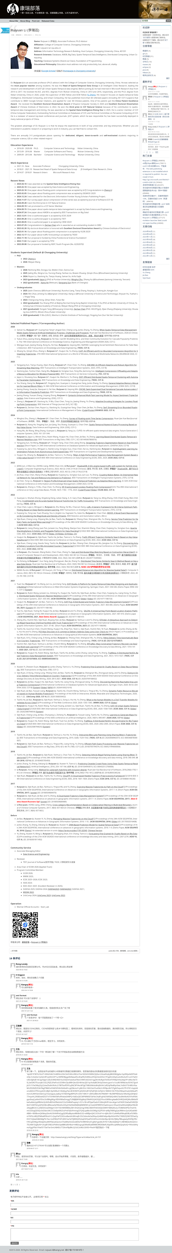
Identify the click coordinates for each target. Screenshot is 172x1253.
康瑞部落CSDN (148, 270)
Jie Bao (145, 275)
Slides (94, 490)
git (144, 53)
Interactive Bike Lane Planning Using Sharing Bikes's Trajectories (107, 735)
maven (145, 64)
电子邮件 (14, 1209)
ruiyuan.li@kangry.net (54, 1250)
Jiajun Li (43, 279)
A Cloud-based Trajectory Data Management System (80, 796)
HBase (145, 72)
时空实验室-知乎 (149, 267)
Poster (91, 410)
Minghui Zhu (77, 279)
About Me (13, 21)
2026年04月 (147, 234)
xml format (21, 995)
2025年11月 (147, 237)
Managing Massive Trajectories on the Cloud (73, 818)
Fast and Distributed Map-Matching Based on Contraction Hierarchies (102, 552)
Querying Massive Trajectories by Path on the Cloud (100, 787)
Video (90, 598)
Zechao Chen (50, 225)
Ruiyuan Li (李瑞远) (161, 97)
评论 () (38, 35)
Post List (36, 21)
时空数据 (146, 56)
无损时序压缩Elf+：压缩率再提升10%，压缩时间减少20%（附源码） (155, 198)
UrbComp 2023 (44, 895)
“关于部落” (146, 37)
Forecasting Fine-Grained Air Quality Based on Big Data (113, 833)
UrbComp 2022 (58, 895)
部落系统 (18, 35)
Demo (28, 830)
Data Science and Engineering (36, 854)
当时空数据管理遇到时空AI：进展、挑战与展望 (83, 335)
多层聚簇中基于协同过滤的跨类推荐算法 (108, 807)
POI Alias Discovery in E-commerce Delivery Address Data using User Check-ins (73, 631)
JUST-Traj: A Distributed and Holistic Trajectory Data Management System (96, 602)
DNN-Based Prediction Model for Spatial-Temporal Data (93, 825)
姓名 (12, 1201)
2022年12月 (147, 256)
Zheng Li (108, 190)
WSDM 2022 (28, 892)
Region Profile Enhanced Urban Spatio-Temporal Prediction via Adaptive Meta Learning (82, 481)
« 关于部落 (14, 951)
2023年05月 (147, 250)
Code (85, 410)
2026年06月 (147, 231)
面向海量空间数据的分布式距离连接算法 (101, 573)
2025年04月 (147, 245)
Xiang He (45, 282)
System (28, 589)
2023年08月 (147, 247)
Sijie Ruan (146, 278)
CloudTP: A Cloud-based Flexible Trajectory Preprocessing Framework (93, 776)
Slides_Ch (53, 534)
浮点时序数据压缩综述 (70, 421)
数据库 (145, 51)
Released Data (48, 21)
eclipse (145, 67)
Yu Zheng (146, 272)
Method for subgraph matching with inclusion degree (63, 769)
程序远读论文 (148, 75)
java (144, 70)
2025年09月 (147, 239)
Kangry (24, 1163)
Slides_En (63, 534)
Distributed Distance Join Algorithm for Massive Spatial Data (98, 570)
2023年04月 (147, 253)
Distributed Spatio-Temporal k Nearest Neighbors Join (43, 596)
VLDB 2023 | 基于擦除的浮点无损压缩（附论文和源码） (158, 116)
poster (34, 792)
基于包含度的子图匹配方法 (54, 772)
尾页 (156, 152)
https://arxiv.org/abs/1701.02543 (72, 830)
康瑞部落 (30, 8)
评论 (12, 1226)
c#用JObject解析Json (151, 163)
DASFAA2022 (65, 889)
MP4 (50, 687)
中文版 (37, 71)
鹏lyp (18, 1153)
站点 (12, 1218)
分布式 (145, 61)
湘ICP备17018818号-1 (74, 1250)
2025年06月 (147, 242)
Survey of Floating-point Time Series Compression (91, 418)
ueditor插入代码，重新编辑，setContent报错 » (123, 951)
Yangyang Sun (65, 282)
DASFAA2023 (53, 889)
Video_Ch (72, 534)
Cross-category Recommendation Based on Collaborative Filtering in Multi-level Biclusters (92, 805)
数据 (144, 59)
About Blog (25, 21)
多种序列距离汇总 (150, 185)
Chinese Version (95, 830)
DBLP (59, 71)
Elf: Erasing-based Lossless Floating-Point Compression (86, 487)
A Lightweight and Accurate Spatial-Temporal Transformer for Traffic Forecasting (58, 501)
